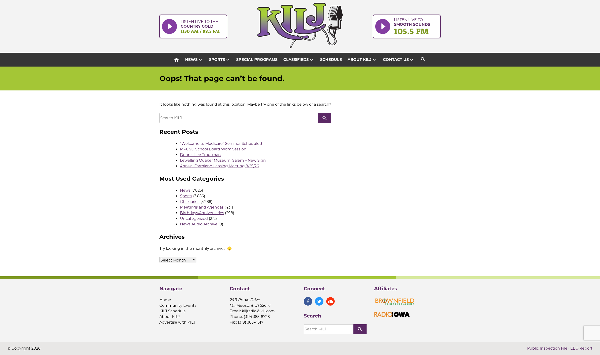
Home (165, 300)
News (194, 60)
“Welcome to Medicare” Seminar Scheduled (221, 143)
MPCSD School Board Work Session (213, 149)
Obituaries (189, 201)
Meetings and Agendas (202, 207)
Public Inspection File (547, 348)
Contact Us (398, 60)
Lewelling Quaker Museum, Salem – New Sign (223, 160)
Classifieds (298, 60)
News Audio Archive (199, 224)
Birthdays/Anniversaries (202, 213)
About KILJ (362, 60)
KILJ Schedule (172, 311)
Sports (220, 60)
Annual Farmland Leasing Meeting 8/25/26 (219, 166)
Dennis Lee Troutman (200, 155)
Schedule (331, 59)
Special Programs (257, 59)
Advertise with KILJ (177, 322)
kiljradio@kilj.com (258, 311)
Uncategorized (194, 218)
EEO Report (581, 348)
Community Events (177, 305)
